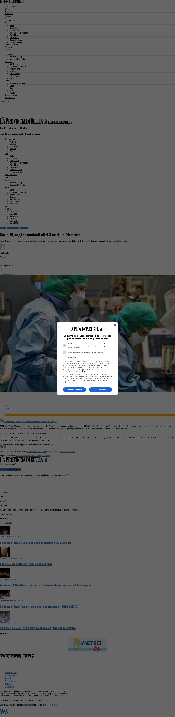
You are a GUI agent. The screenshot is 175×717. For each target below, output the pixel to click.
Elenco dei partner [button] (83, 371)
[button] (87, 357)
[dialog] (87, 358)
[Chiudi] (115, 325)
